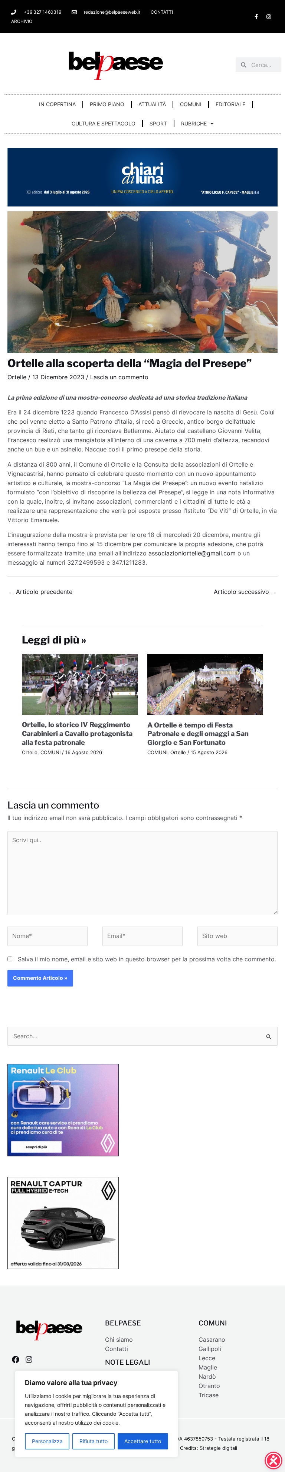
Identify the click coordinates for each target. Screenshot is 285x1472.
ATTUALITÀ (152, 104)
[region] (96, 1414)
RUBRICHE (194, 123)
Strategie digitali (218, 1448)
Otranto (209, 1385)
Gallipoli (210, 1348)
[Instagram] (29, 1359)
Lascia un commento (119, 377)
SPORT (158, 123)
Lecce (207, 1358)
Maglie (208, 1367)
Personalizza (47, 1441)
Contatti (116, 1348)
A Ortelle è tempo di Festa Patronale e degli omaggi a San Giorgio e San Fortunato (198, 733)
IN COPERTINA (57, 104)
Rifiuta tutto (93, 1441)
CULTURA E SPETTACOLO (103, 123)
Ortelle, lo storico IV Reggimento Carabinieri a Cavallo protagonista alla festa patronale (77, 733)
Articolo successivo (245, 591)
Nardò (207, 1376)
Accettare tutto (142, 1441)
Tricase (209, 1395)
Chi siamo (119, 1339)
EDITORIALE (230, 104)
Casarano (212, 1339)
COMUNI (191, 104)
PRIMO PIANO (107, 104)
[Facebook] (15, 1359)
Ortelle (16, 377)
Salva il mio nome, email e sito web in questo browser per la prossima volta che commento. (147, 959)
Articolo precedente (40, 591)
